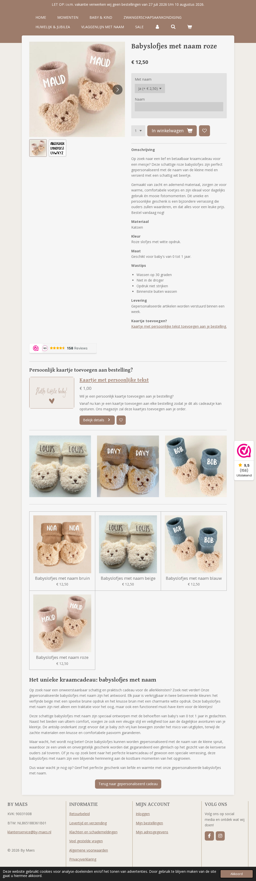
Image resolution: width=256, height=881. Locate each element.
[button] (38, 148)
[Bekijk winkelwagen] (189, 27)
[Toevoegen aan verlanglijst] (204, 130)
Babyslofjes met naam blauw (194, 578)
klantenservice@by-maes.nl (29, 832)
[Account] (157, 27)
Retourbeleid (79, 813)
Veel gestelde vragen (86, 841)
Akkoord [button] (236, 874)
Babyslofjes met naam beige (128, 578)
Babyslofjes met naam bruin (62, 578)
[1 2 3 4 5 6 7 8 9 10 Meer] (138, 130)
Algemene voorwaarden (88, 850)
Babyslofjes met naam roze (62, 657)
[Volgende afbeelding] (117, 90)
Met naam (143, 79)
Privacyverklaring (82, 859)
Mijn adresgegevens (152, 832)
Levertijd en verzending (88, 823)
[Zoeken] (173, 27)
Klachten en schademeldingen (93, 832)
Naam (140, 99)
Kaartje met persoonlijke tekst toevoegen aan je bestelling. (179, 326)
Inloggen (143, 813)
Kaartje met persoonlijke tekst (114, 380)
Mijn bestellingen (149, 823)
